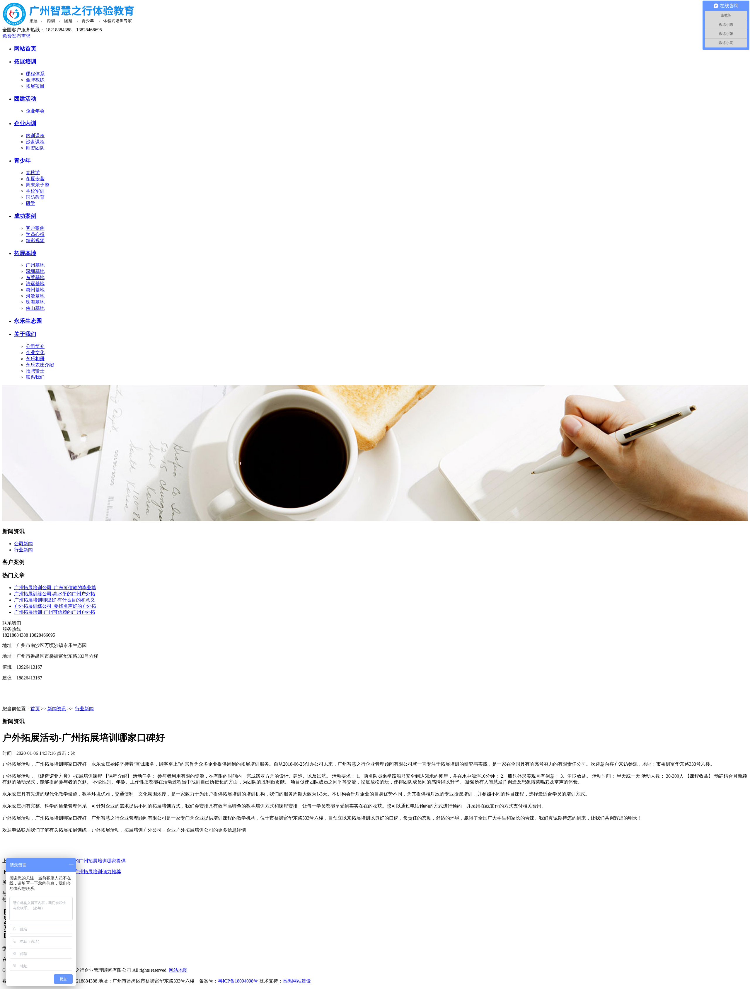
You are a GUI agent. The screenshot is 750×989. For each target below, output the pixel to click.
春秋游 (33, 172)
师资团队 (35, 147)
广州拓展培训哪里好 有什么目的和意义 (54, 599)
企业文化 (35, 352)
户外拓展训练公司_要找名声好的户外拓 (55, 606)
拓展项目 (35, 86)
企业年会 (35, 110)
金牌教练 (35, 79)
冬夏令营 (35, 178)
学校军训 (35, 190)
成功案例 (25, 216)
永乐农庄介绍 (40, 364)
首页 (35, 708)
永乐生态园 (28, 321)
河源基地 (35, 295)
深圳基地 (35, 271)
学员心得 (35, 234)
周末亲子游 (37, 184)
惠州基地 (35, 289)
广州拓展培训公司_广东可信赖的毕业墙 (55, 587)
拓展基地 (25, 253)
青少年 (22, 160)
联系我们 (35, 377)
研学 (30, 203)
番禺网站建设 (297, 980)
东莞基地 (35, 277)
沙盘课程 (35, 141)
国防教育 (35, 197)
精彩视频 (35, 240)
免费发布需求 (16, 35)
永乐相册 (35, 358)
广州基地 (35, 265)
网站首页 (25, 48)
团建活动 (25, 99)
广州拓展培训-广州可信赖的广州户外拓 (54, 612)
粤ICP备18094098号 (238, 980)
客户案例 (35, 228)
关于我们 (25, 334)
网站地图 (178, 970)
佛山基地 (35, 308)
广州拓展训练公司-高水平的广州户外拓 (54, 593)
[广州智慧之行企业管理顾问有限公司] (92, 24)
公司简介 (35, 346)
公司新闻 (23, 543)
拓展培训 (25, 61)
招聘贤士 (35, 370)
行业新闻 (23, 549)
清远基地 (35, 283)
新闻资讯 (56, 708)
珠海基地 (35, 302)
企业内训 (25, 123)
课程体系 (35, 73)
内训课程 (35, 135)
